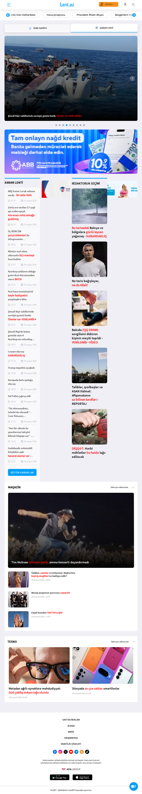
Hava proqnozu (19, 14)
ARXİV (71, 731)
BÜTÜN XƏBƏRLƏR (22, 472)
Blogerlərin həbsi (89, 14)
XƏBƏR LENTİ (14, 182)
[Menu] (9, 5)
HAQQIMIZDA (71, 737)
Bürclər (115, 14)
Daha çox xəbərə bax (119, 487)
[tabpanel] (71, 78)
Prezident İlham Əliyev (53, 14)
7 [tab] (77, 125)
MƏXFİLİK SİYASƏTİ (71, 743)
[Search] (133, 4)
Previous (8, 15)
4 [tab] (67, 125)
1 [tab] (56, 125)
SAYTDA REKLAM (71, 719)
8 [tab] (80, 125)
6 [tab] (73, 125)
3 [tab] (63, 125)
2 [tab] (60, 125)
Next (134, 15)
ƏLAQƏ (71, 725)
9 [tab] (84, 125)
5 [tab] (70, 125)
